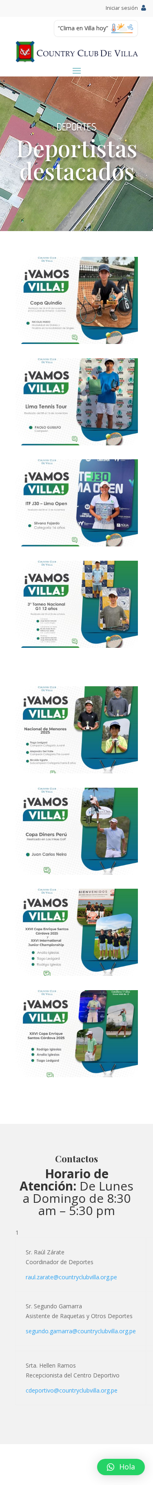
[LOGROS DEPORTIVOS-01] (77, 443)
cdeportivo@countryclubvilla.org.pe (72, 1390)
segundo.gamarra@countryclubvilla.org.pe (81, 1331)
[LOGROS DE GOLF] (77, 973)
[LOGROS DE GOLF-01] (77, 771)
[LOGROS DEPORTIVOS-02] (77, 342)
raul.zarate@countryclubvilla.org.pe (71, 1277)
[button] (121, 1467)
